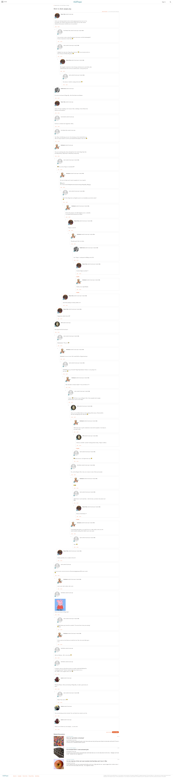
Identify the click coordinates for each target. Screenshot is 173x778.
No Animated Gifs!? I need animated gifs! (77, 749)
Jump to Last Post (104, 11)
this (83, 30)
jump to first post (109, 732)
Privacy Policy (31, 776)
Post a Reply (115, 732)
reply (56, 26)
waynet (62, 678)
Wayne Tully (63, 14)
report (58, 26)
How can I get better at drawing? (75, 738)
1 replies (77, 276)
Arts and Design (69, 736)
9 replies (77, 519)
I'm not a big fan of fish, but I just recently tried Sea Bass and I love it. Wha (86, 761)
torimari (62, 706)
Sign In (163, 2)
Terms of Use (25, 776)
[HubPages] (77, 2)
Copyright (19, 776)
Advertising (37, 776)
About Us (14, 776)
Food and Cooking (70, 759)
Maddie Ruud (63, 88)
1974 (62, 322)
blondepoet (63, 145)
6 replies (77, 448)
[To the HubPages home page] (5, 776)
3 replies (77, 292)
